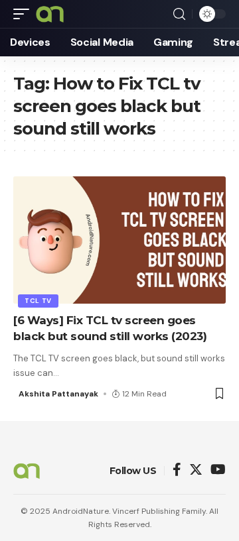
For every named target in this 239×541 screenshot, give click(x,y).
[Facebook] (177, 470)
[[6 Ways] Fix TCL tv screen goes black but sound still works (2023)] (119, 240)
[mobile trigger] (24, 14)
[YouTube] (218, 470)
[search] (179, 14)
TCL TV (38, 300)
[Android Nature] (50, 14)
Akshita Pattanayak (58, 394)
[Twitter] (195, 470)
